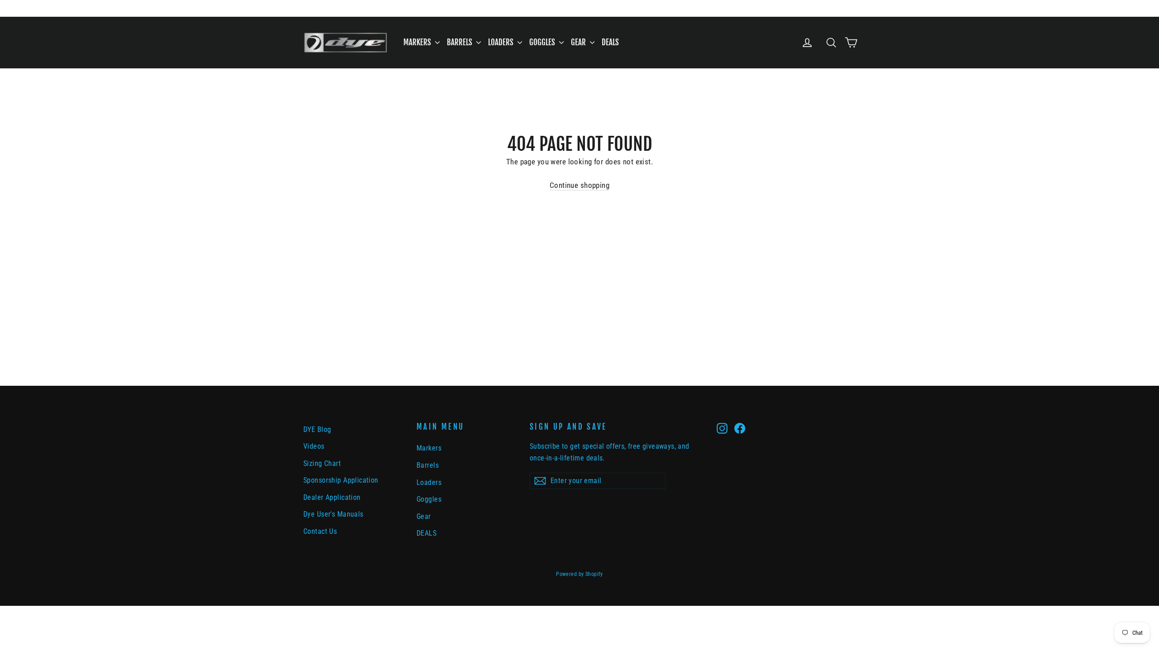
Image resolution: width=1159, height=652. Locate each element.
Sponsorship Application (340, 480)
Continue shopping (579, 185)
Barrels (460, 42)
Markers (418, 42)
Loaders (501, 42)
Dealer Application (332, 497)
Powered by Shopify (579, 574)
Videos (314, 446)
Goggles (543, 42)
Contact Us (320, 531)
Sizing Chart (322, 463)
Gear (579, 42)
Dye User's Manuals (333, 514)
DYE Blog (317, 429)
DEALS (610, 42)
